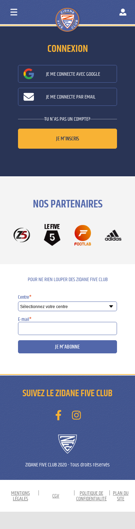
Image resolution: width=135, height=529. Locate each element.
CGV (55, 496)
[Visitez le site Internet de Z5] (22, 235)
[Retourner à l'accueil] (80, 13)
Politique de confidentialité (91, 495)
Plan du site (120, 495)
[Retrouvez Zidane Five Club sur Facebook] (59, 415)
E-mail (25, 319)
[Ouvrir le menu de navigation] (14, 12)
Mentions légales (20, 495)
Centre (25, 297)
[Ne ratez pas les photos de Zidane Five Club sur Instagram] (77, 415)
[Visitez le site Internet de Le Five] (52, 235)
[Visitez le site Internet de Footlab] (82, 236)
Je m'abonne (67, 347)
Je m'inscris (67, 138)
